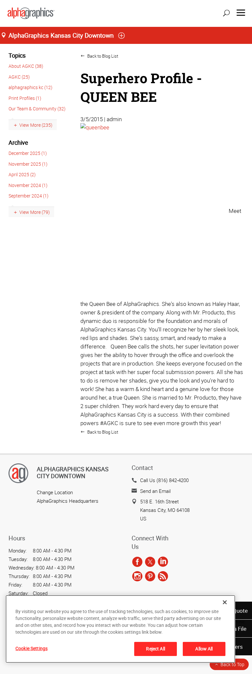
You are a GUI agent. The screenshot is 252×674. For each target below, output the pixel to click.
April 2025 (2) (22, 174)
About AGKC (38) (26, 66)
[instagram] (137, 576)
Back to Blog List (102, 56)
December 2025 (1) (28, 153)
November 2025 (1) (28, 164)
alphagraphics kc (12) (30, 87)
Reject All (155, 649)
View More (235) (35, 125)
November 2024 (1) (28, 185)
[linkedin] (163, 562)
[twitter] (150, 562)
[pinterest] (150, 576)
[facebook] (137, 562)
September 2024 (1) (29, 196)
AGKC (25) (19, 77)
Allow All (204, 649)
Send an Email (155, 491)
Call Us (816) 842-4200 (164, 480)
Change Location (55, 492)
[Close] (225, 602)
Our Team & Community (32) (37, 108)
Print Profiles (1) (25, 98)
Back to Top (232, 664)
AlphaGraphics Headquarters (67, 500)
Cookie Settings (31, 648)
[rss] (163, 576)
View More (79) (34, 212)
